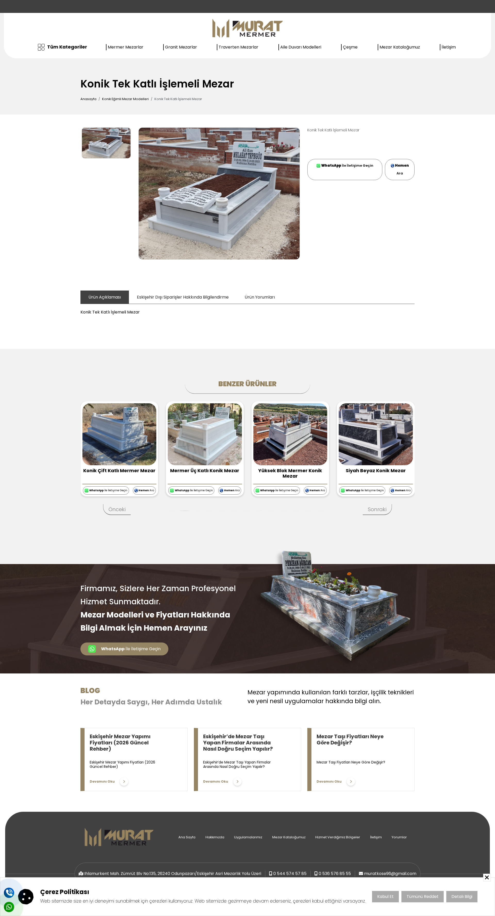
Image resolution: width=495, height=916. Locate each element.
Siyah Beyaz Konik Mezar (291, 470)
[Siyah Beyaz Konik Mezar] (291, 434)
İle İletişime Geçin (347, 165)
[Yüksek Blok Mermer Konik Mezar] (205, 434)
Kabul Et (385, 896)
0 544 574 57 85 (290, 874)
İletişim (449, 47)
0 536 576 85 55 (335, 874)
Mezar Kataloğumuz (400, 47)
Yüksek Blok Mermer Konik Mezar (205, 473)
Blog (90, 691)
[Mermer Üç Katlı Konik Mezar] (120, 434)
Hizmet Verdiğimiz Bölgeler (337, 837)
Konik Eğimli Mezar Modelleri (125, 99)
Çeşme (350, 47)
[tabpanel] (247, 309)
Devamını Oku (102, 781)
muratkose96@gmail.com (390, 874)
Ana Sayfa (186, 837)
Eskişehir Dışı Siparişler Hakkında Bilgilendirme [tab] (183, 297)
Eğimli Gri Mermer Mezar (376, 470)
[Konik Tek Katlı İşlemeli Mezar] (219, 193)
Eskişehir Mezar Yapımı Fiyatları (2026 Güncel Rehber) (120, 742)
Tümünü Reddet (423, 896)
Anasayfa (88, 99)
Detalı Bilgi (461, 896)
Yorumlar (399, 837)
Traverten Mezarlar (238, 47)
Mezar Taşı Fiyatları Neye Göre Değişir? (350, 739)
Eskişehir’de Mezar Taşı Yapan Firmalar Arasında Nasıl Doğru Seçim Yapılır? (238, 742)
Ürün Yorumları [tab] (260, 297)
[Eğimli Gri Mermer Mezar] (376, 434)
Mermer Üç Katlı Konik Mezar (119, 470)
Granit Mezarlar (181, 47)
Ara (402, 169)
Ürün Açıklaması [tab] (104, 297)
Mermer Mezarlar (125, 47)
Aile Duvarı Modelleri (300, 47)
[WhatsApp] (9, 907)
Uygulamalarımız (248, 837)
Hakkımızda (214, 837)
